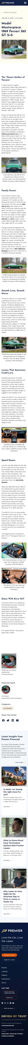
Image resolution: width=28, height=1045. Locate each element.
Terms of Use (13, 1033)
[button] (3, 720)
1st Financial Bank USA (8, 1025)
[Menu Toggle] (25, 3)
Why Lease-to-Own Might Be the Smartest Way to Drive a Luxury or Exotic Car (12, 896)
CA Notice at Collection (8, 1036)
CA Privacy (20, 1033)
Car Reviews (8, 708)
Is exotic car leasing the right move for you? (12, 792)
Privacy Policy (5, 1033)
